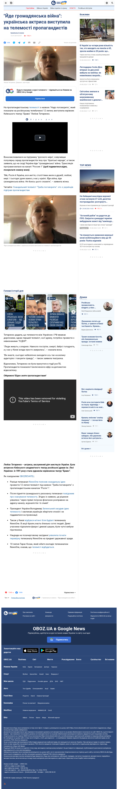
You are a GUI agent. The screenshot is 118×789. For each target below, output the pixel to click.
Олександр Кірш (86, 345)
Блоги (78, 659)
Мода (44, 717)
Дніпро (46, 667)
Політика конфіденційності (99, 612)
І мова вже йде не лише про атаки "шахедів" (96, 225)
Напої (33, 696)
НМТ (61, 681)
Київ (24, 667)
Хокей (41, 674)
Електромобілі (38, 688)
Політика (22, 659)
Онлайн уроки (43, 681)
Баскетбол (33, 674)
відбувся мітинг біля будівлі (39, 520)
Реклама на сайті (29, 616)
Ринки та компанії (29, 703)
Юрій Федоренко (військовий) (91, 311)
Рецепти (26, 696)
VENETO (72, 8)
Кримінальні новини (17, 33)
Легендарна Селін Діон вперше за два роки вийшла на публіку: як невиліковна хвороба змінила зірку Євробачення (91, 71)
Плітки (31, 717)
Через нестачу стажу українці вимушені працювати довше (94, 56)
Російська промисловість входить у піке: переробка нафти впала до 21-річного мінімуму (90, 305)
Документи (49, 616)
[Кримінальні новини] (36, 598)
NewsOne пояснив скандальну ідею (47, 481)
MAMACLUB (42, 710)
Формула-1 (55, 674)
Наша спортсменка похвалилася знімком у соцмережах (88, 106)
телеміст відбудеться (43, 547)
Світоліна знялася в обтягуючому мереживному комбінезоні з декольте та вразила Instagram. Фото (91, 95)
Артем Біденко (86, 442)
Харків (30, 667)
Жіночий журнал (54, 717)
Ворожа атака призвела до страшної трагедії (97, 205)
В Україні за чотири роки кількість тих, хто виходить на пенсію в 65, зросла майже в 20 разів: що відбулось (96, 48)
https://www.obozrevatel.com (79, 728)
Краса (38, 717)
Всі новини (109, 659)
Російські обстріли (85, 8)
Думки (83, 297)
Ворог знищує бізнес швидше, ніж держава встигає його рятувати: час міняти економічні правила (91, 435)
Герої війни (30, 8)
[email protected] (30, 772)
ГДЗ (24, 681)
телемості (34, 107)
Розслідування (68, 659)
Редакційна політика (18, 598)
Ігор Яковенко (86, 395)
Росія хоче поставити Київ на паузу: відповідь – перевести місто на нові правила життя (92, 405)
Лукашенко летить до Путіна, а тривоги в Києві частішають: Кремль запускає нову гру (92, 323)
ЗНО (56, 681)
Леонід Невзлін (86, 426)
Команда (48, 612)
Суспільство (96, 659)
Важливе (85, 14)
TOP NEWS (85, 165)
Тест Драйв (27, 688)
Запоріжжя (38, 667)
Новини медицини (29, 710)
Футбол (25, 674)
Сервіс (52, 688)
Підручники (32, 681)
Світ (34, 659)
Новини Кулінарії (43, 696)
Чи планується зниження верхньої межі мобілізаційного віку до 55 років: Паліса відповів (96, 238)
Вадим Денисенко (87, 330)
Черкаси (54, 667)
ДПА (51, 681)
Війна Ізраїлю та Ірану (58, 8)
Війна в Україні (42, 8)
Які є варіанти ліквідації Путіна (91, 390)
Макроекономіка (43, 703)
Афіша (25, 717)
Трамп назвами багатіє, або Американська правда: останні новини (91, 339)
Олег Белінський (86, 411)
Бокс (47, 674)
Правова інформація (75, 612)
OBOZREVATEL (27, 476)
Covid (50, 710)
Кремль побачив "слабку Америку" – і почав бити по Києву (92, 420)
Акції (46, 688)
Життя (50, 659)
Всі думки (85, 449)
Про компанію (28, 612)
